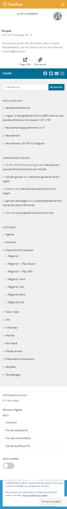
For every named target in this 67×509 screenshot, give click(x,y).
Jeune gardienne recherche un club (35, 212)
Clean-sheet (12, 311)
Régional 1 (13, 256)
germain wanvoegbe (17, 200)
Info (8, 319)
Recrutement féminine (18, 107)
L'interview (11, 327)
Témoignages (13, 374)
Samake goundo (14, 177)
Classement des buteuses (20, 250)
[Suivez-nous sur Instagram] (62, 73)
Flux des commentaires (18, 438)
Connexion (11, 422)
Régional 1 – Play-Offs (20, 271)
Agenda (10, 234)
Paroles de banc (14, 351)
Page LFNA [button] (25, 64)
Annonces (11, 242)
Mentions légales (12, 409)
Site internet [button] (40, 64)
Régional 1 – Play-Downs (21, 263)
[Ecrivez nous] (56, 73)
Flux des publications (17, 430)
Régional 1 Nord (16, 279)
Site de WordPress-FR (18, 446)
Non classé (11, 343)
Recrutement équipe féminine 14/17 (25, 127)
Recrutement (13, 135)
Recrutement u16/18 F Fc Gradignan (25, 143)
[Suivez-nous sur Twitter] (51, 73)
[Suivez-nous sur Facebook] (45, 73)
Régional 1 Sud (16, 286)
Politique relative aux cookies (34, 495)
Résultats (11, 366)
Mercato (10, 335)
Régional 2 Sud (16, 302)
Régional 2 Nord (16, 294)
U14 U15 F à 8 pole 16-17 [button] (17, 35)
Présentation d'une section (20, 359)
